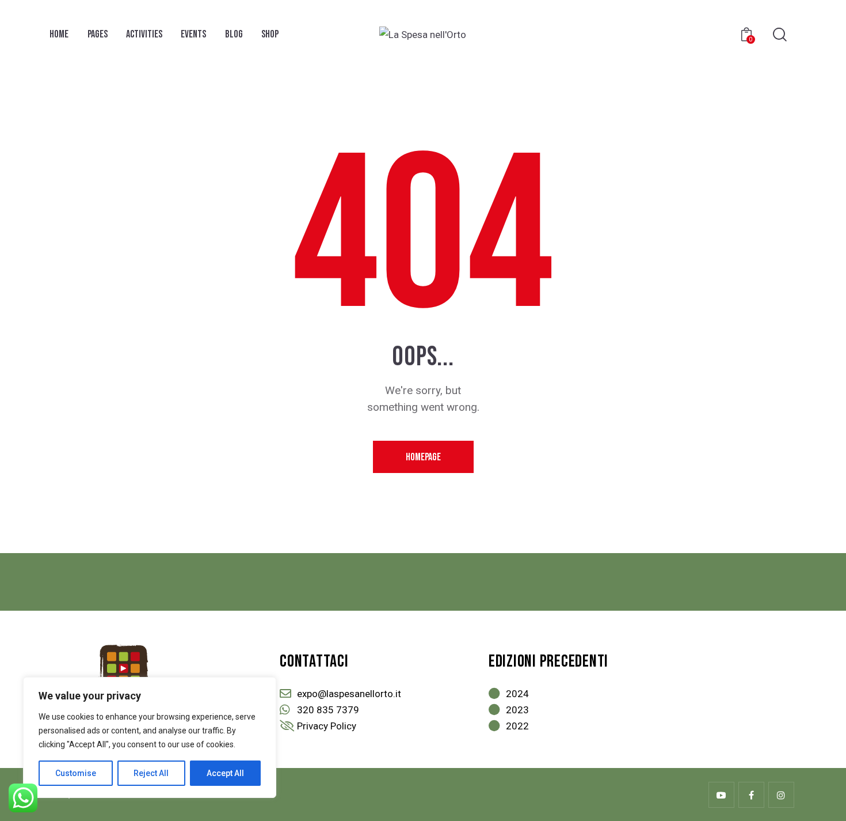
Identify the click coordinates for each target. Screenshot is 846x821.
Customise (75, 773)
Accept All (225, 773)
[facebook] (751, 795)
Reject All (151, 773)
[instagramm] (781, 795)
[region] (149, 737)
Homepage (423, 457)
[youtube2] (721, 795)
